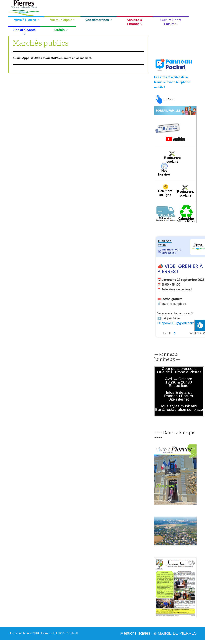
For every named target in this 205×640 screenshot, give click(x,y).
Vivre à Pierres (25, 20)
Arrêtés (59, 30)
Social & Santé (24, 30)
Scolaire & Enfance (134, 22)
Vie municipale (61, 20)
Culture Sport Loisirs (170, 22)
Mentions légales (135, 633)
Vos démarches (97, 20)
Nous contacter (163, 6)
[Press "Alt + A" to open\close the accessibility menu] (199, 325)
